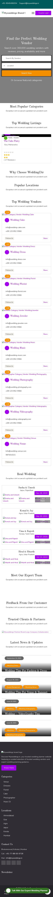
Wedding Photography (21, 380)
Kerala (6, 831)
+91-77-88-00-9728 (14, 853)
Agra (5, 823)
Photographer (9, 798)
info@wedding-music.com (16, 355)
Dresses (6, 785)
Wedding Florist (18, 284)
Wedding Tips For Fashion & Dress (26, 670)
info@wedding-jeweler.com (16, 323)
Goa (5, 819)
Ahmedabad (8, 815)
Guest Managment (13, 687)
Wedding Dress (18, 252)
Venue (6, 782)
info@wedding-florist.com (16, 291)
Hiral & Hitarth (26, 552)
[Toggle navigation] (32, 13)
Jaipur (5, 827)
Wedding (10, 709)
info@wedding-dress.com (16, 259)
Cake (5, 793)
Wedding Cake (17, 220)
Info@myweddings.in (14, 858)
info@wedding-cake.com (15, 227)
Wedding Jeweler (19, 316)
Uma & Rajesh (26, 531)
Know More (9, 768)
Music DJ (7, 801)
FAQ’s (6, 894)
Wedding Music (18, 348)
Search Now (26, 73)
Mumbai (6, 835)
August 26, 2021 (12, 680)
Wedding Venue (18, 444)
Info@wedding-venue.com (16, 451)
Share (45, 238)
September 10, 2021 (14, 658)
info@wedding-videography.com (18, 419)
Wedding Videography (21, 412)
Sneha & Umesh (26, 488)
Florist (6, 790)
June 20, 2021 (11, 723)
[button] (43, 13)
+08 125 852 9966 (14, 231)
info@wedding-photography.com (18, 387)
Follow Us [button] (9, 238)
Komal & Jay (26, 511)
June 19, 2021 (11, 701)
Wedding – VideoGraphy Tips (22, 714)
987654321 (11, 455)
